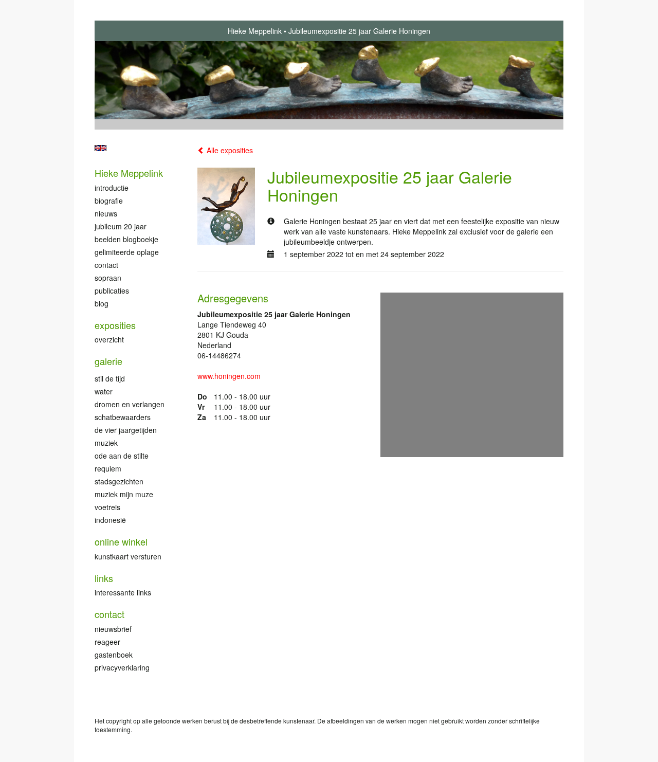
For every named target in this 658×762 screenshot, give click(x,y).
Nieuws (106, 213)
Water (104, 391)
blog (101, 303)
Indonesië (110, 520)
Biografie (109, 200)
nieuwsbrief (113, 629)
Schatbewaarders (123, 417)
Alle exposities (229, 150)
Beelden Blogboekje (126, 239)
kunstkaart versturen (128, 556)
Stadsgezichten (119, 481)
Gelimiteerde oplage (127, 252)
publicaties (112, 290)
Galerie (108, 361)
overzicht (109, 339)
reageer (107, 642)
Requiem (108, 468)
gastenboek (114, 654)
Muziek (106, 443)
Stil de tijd (110, 378)
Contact (106, 265)
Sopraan (108, 278)
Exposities (115, 325)
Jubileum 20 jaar (121, 226)
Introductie (112, 188)
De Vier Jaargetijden (126, 430)
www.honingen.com (229, 376)
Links (104, 578)
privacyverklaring (122, 667)
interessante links (123, 592)
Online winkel (121, 541)
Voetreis (107, 507)
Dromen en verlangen (129, 404)
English (100, 148)
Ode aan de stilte (122, 455)
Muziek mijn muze (124, 494)
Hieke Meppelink (255, 31)
